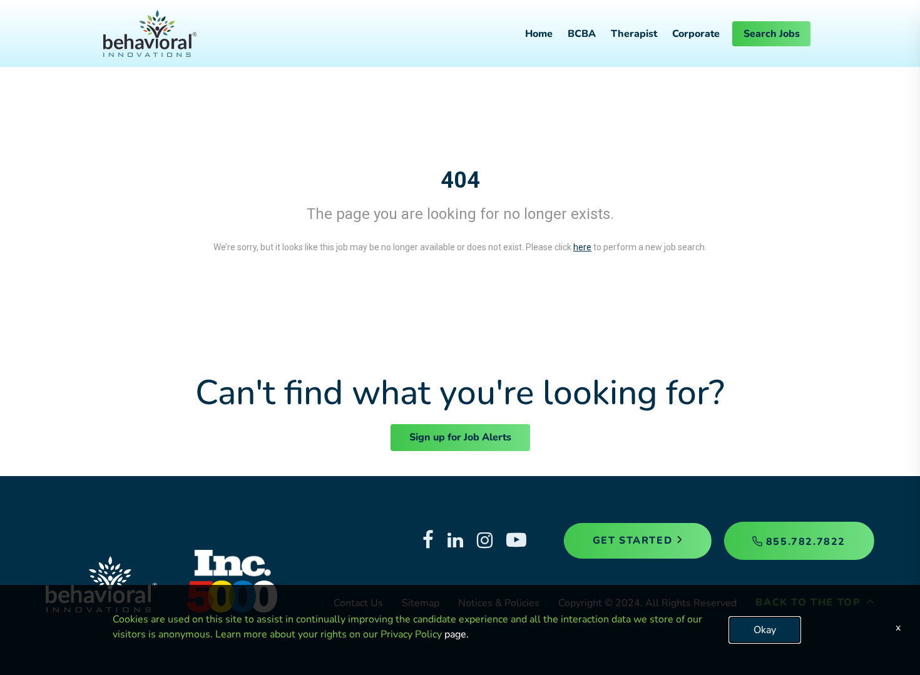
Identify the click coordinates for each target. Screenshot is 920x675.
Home (539, 34)
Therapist (634, 34)
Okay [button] (765, 630)
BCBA (582, 34)
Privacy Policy (411, 634)
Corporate (696, 34)
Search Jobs (772, 34)
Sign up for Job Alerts (460, 437)
